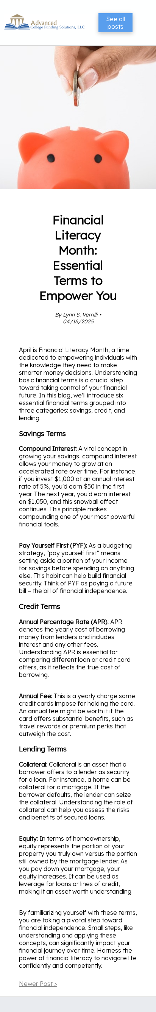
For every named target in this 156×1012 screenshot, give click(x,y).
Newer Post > (38, 983)
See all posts (115, 22)
